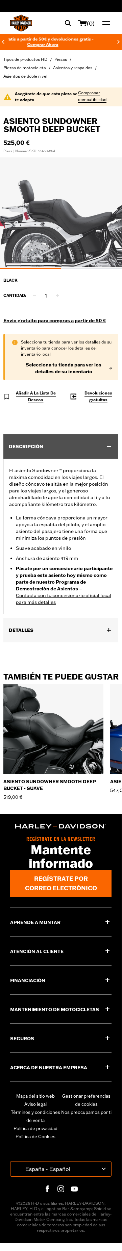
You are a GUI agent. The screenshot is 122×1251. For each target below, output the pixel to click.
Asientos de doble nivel (25, 76)
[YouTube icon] (74, 1189)
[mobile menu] (105, 23)
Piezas (60, 59)
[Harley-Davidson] (61, 826)
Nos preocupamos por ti (86, 1112)
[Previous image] (13, 213)
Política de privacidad (35, 1128)
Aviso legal (35, 1104)
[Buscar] (68, 23)
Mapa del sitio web (35, 1096)
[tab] (30, 268)
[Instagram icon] (61, 1189)
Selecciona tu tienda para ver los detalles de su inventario (63, 368)
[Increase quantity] (57, 295)
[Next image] (108, 213)
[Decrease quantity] (34, 295)
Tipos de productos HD (25, 59)
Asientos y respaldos (72, 67)
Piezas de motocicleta (24, 67)
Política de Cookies (35, 1136)
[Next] (118, 42)
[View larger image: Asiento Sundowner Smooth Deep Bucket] (61, 212)
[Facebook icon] (47, 1189)
